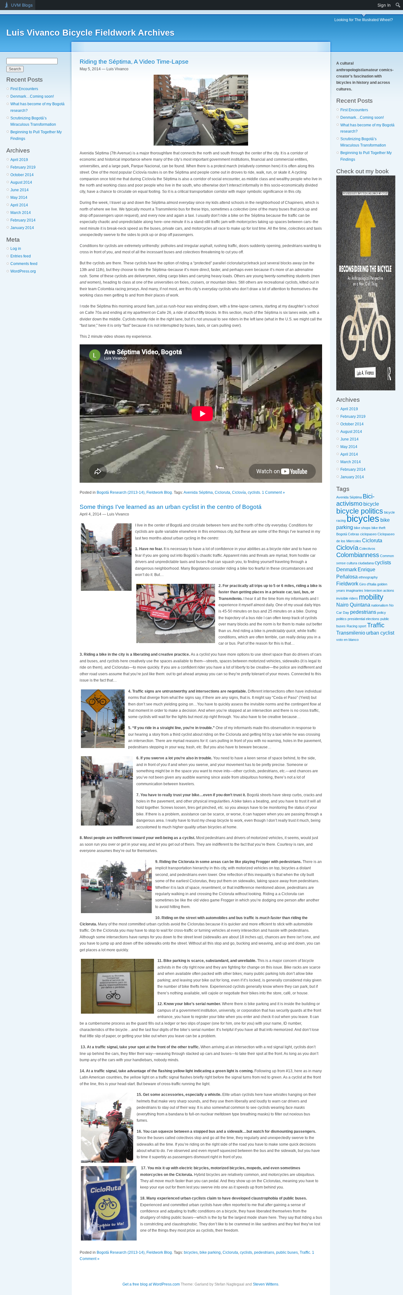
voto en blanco (347, 640)
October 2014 (22, 175)
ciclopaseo (368, 534)
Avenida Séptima (198, 492)
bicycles (191, 1252)
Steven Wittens (265, 1284)
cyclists (254, 492)
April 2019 (19, 160)
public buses (287, 1252)
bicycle (371, 504)
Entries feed (20, 256)
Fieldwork (347, 583)
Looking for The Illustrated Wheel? (363, 20)
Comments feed (23, 264)
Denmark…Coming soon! (32, 96)
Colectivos (367, 548)
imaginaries (354, 590)
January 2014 (22, 228)
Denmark (346, 569)
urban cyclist (380, 633)
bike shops (362, 528)
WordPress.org (23, 271)
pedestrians (264, 1252)
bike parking (210, 1252)
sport (362, 626)
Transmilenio (350, 633)
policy (381, 612)
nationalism (379, 605)
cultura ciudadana (360, 563)
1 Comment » (273, 492)
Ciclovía (239, 492)
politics (341, 619)
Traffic (305, 1252)
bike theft (378, 528)
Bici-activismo (355, 500)
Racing (352, 626)
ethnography (368, 577)
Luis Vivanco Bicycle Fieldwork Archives (90, 32)
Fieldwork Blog (159, 492)
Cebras (353, 534)
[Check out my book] (365, 389)
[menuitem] (398, 5)
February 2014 (23, 220)
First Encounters (24, 89)
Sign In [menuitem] (384, 5)
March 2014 (20, 212)
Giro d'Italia (367, 584)
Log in (15, 248)
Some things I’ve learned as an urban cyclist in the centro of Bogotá (171, 507)
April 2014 (19, 205)
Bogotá (341, 534)
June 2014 (19, 190)
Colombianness (357, 554)
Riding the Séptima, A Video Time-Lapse (134, 61)
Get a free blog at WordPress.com (151, 1284)
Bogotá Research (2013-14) (121, 492)
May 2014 (18, 197)
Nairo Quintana (353, 604)
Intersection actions (379, 590)
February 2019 (23, 167)
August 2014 (21, 182)
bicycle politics (359, 511)
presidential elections (363, 619)
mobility (371, 597)
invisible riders (347, 598)
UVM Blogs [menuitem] (22, 5)
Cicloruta (222, 492)
